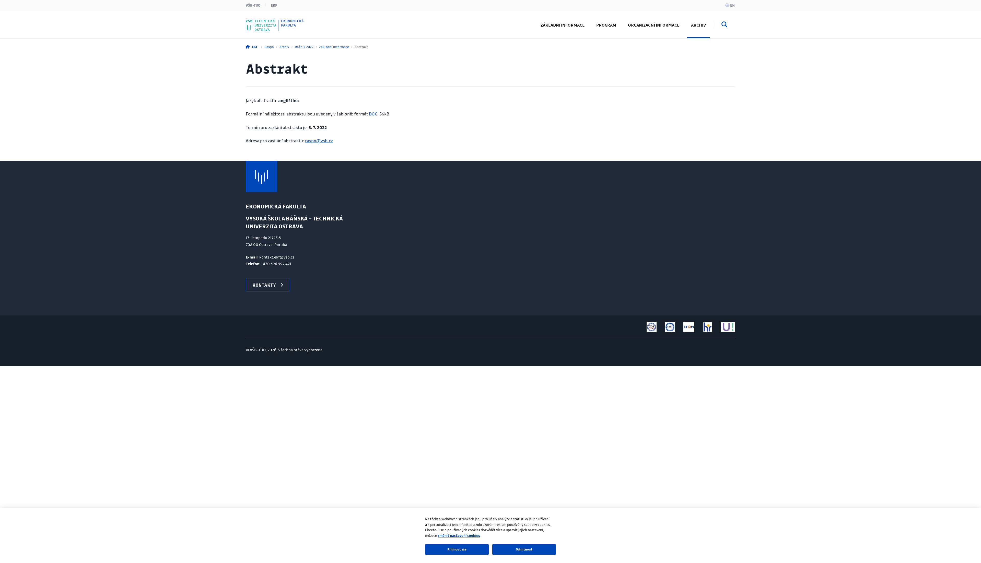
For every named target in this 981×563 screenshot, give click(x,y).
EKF (274, 5)
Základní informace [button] (563, 25)
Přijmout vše (456, 549)
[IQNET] (670, 327)
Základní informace (334, 46)
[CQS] (652, 327)
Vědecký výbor (272, 21)
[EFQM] (688, 327)
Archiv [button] (698, 25)
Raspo (269, 46)
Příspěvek (266, 21)
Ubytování (267, 21)
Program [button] (606, 25)
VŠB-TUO (253, 5)
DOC (373, 113)
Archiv (284, 46)
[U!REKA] (728, 327)
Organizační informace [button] (653, 25)
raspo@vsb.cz (319, 140)
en (732, 5)
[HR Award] (707, 327)
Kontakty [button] (264, 285)
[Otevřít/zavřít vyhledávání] (724, 25)
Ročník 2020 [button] (269, 21)
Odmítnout (524, 549)
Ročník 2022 (304, 46)
